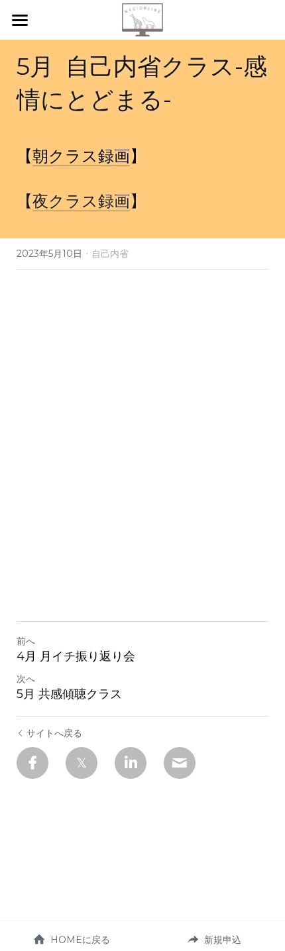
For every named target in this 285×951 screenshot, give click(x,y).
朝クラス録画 (81, 156)
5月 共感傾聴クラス (69, 694)
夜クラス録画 (81, 201)
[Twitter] (81, 763)
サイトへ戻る (54, 733)
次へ (26, 679)
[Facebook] (32, 763)
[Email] (180, 763)
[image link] (142, 19)
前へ (26, 641)
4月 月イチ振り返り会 (76, 656)
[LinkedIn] (130, 763)
